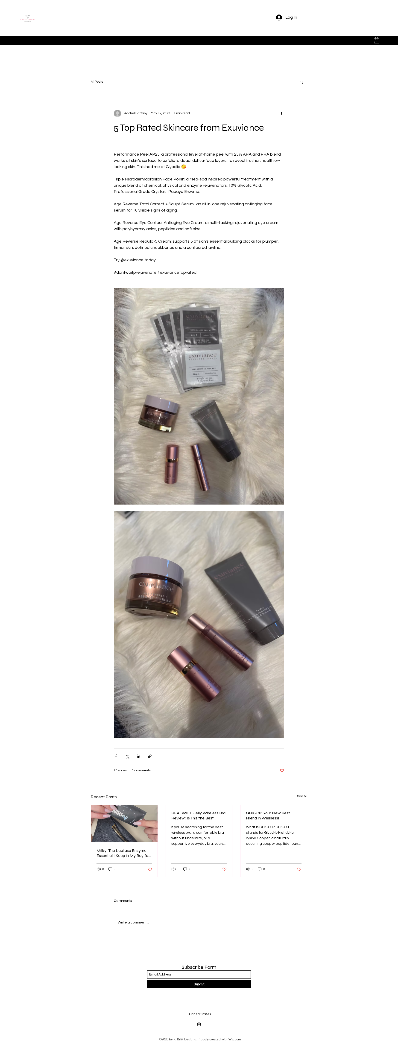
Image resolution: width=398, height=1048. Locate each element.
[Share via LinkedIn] (138, 756)
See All (302, 796)
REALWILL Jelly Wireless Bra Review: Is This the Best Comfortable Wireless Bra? (198, 815)
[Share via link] (150, 756)
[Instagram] (199, 1024)
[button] (376, 40)
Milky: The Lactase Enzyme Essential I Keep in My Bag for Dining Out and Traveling (123, 853)
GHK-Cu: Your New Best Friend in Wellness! (268, 815)
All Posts (97, 81)
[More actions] (281, 113)
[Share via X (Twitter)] (127, 756)
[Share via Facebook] (116, 756)
